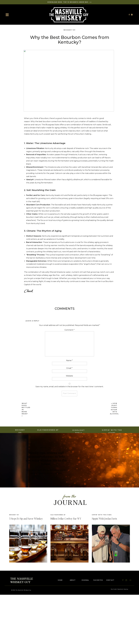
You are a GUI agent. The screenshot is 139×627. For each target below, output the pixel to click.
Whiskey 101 (69, 30)
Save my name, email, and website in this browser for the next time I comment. (69, 387)
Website (69, 376)
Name (69, 360)
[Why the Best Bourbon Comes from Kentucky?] (111, 544)
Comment (69, 330)
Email (69, 368)
